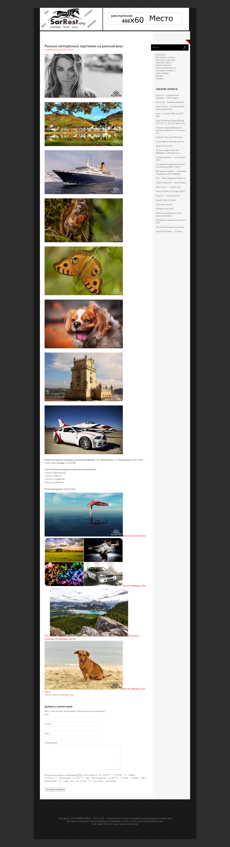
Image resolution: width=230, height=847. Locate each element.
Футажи (159, 76)
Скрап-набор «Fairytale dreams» (170, 142)
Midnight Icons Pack (165, 209)
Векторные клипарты (166, 58)
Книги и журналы (164, 65)
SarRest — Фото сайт (93, 818)
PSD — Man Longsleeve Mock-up (170, 178)
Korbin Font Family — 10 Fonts (169, 232)
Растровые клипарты (165, 71)
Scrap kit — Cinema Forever (168, 196)
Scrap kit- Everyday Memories (169, 137)
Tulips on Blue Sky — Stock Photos (171, 183)
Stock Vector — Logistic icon (168, 187)
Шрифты (160, 79)
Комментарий (51, 743)
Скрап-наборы (162, 73)
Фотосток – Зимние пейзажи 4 (170, 102)
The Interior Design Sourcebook (170, 227)
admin (71, 50)
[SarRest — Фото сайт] (71, 30)
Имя (47, 715)
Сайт (47, 734)
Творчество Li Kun (164, 146)
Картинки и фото (163, 63)
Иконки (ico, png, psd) (165, 60)
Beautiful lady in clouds (166, 200)
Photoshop (160, 55)
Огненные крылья (164, 205)
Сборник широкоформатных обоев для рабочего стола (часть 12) (171, 130)
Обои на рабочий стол (63, 695)
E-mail (48, 724)
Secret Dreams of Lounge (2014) (170, 192)
